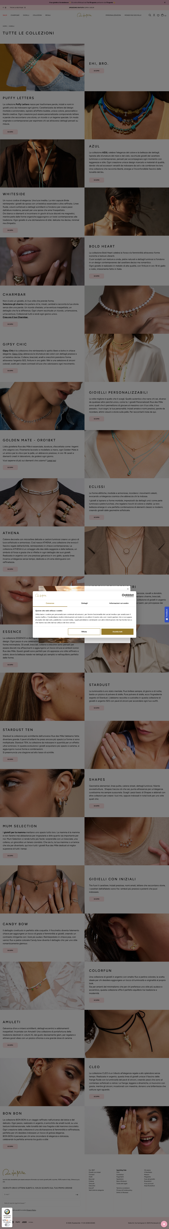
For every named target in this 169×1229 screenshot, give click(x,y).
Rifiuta (84, 632)
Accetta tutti (117, 632)
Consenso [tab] (50, 603)
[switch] (7, 1224)
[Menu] (11, 1209)
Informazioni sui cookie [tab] (118, 603)
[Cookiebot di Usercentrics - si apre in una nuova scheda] (124, 595)
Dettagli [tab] (84, 603)
